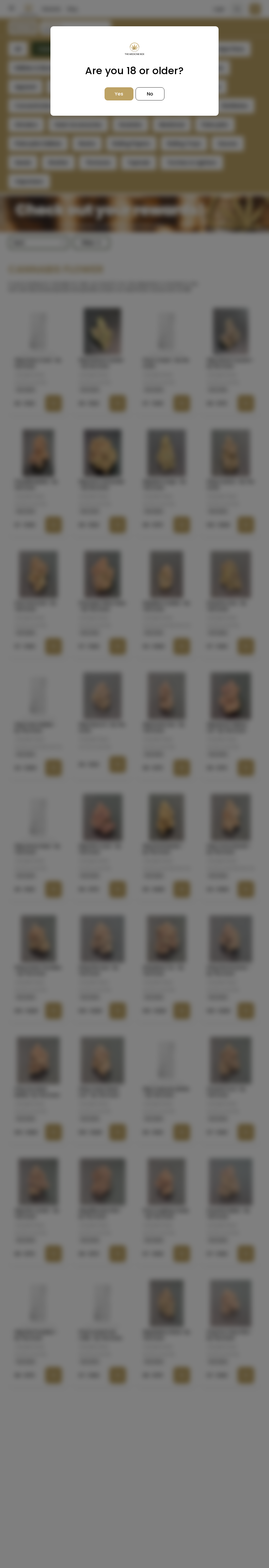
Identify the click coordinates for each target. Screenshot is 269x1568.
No (150, 93)
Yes (119, 93)
